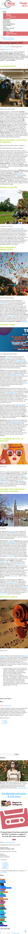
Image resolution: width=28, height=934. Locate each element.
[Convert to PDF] (7, 703)
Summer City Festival (18, 564)
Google (5, 720)
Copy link (16, 933)
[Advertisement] (14, 739)
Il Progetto (8, 15)
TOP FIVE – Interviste (8, 28)
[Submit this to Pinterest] (4, 703)
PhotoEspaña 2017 (4, 561)
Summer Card (6, 30)
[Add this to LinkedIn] (3, 703)
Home (4, 11)
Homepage (7, 46)
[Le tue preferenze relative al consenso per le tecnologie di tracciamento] (25, 931)
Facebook (5, 722)
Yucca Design (3, 872)
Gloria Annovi (8, 705)
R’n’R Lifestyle (7, 22)
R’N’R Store (6, 29)
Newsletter (5, 865)
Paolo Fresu (11, 315)
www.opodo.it (10, 556)
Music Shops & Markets (9, 24)
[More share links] (9, 703)
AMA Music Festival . (12, 392)
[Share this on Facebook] (0, 703)
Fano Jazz (8, 358)
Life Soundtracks (7, 25)
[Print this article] (6, 703)
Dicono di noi (12, 17)
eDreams (13, 531)
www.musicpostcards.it (9, 842)
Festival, (16, 374)
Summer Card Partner (11, 33)
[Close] (0, 878)
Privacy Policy (3, 859)
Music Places (6, 21)
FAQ (7, 35)
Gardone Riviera (21, 174)
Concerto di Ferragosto (11, 582)
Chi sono (8, 14)
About (4, 12)
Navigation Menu (4, 8)
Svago (4, 26)
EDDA (26, 383)
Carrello (7, 868)
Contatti (8, 18)
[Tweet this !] (1, 703)
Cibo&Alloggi (6, 19)
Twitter (5, 723)
